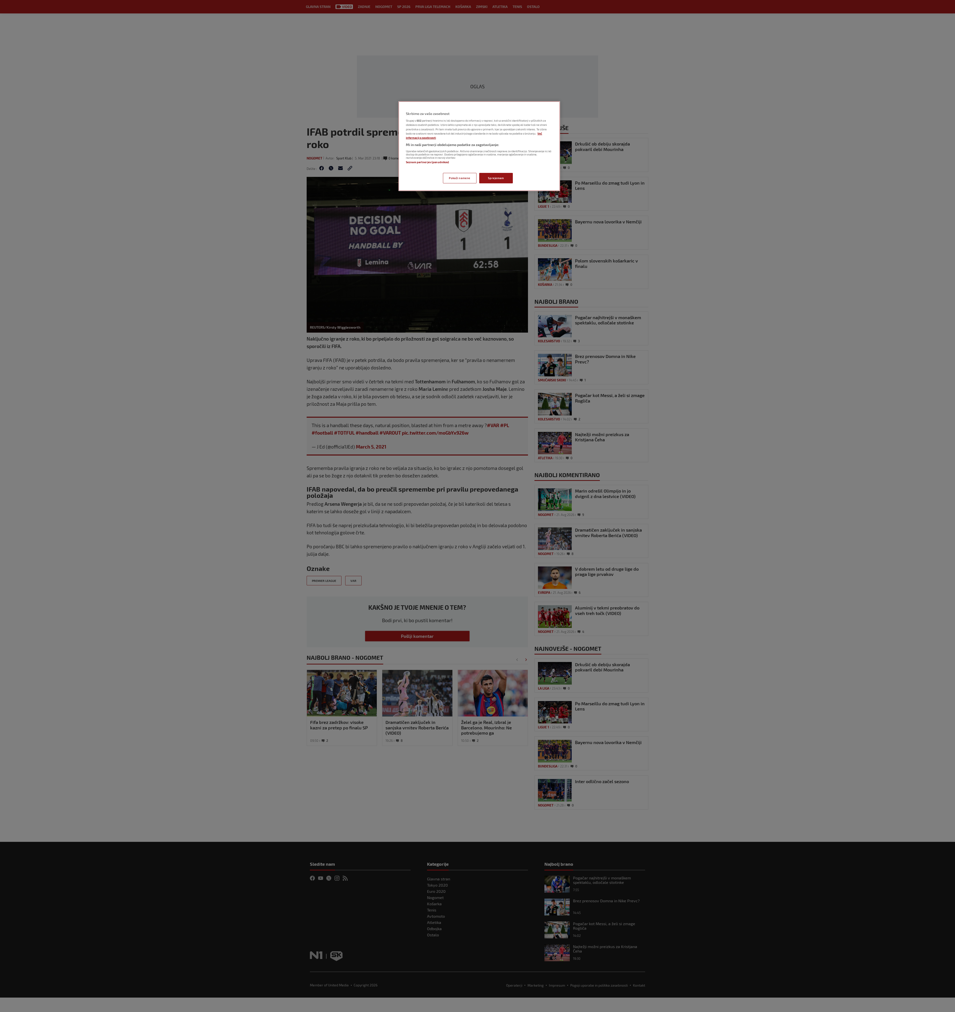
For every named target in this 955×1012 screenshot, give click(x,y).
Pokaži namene (459, 178)
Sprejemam (496, 178)
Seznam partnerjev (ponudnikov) (427, 162)
